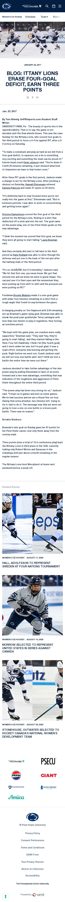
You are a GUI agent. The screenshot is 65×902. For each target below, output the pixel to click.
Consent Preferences (32, 841)
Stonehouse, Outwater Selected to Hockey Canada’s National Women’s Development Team (30, 733)
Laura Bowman (49, 240)
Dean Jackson (31, 163)
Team (43, 17)
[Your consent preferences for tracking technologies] (6, 896)
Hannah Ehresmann (35, 185)
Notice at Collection (33, 869)
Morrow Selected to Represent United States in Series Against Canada (27, 648)
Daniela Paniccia (11, 188)
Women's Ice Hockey (13, 558)
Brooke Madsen (22, 296)
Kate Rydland (20, 255)
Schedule (30, 17)
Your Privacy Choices (32, 862)
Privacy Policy (32, 833)
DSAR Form (32, 855)
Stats (56, 17)
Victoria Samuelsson (13, 215)
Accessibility (32, 876)
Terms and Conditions (32, 848)
